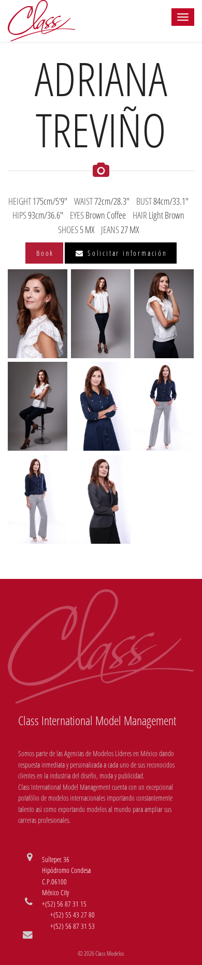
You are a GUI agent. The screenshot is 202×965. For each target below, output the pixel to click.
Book (45, 253)
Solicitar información (125, 253)
